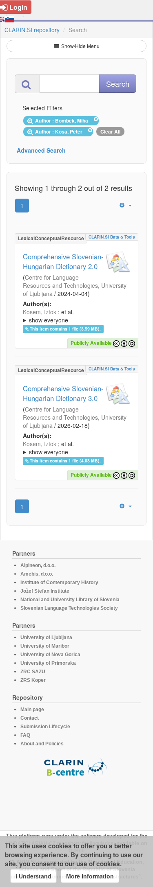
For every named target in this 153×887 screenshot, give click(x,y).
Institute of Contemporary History (59, 582)
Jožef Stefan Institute (44, 591)
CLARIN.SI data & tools (112, 237)
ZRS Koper (33, 680)
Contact (29, 718)
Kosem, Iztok (39, 312)
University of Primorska (48, 663)
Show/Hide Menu (80, 45)
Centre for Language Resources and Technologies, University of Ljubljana (74, 285)
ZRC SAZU (32, 672)
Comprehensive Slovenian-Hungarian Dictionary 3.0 (63, 393)
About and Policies (42, 744)
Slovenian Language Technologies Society (69, 608)
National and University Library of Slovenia (70, 599)
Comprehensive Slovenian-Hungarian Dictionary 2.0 (63, 261)
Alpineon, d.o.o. (37, 565)
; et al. (48, 316)
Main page (32, 709)
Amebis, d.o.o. (36, 574)
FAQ (25, 735)
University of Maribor (44, 646)
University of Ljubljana (46, 637)
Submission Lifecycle (45, 726)
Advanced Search (41, 150)
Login (18, 7)
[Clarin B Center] (77, 766)
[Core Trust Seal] (76, 800)
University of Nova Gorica (50, 654)
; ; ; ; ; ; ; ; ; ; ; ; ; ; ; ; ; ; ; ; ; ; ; (76, 316)
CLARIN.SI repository (32, 30)
